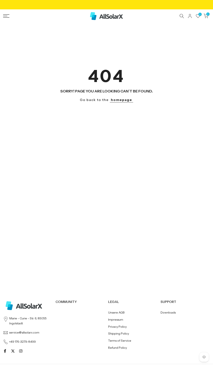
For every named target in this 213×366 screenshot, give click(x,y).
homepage (121, 100)
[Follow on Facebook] (5, 351)
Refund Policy (117, 348)
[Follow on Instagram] (21, 351)
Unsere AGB (116, 312)
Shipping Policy (118, 333)
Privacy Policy (117, 327)
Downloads (168, 312)
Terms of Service (119, 340)
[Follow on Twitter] (13, 351)
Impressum (115, 319)
